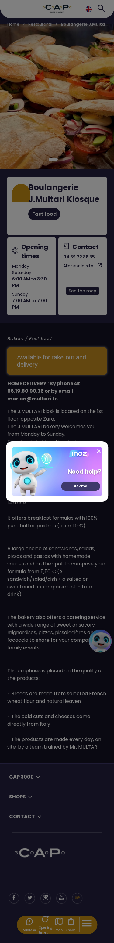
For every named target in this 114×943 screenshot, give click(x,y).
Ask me (80, 486)
